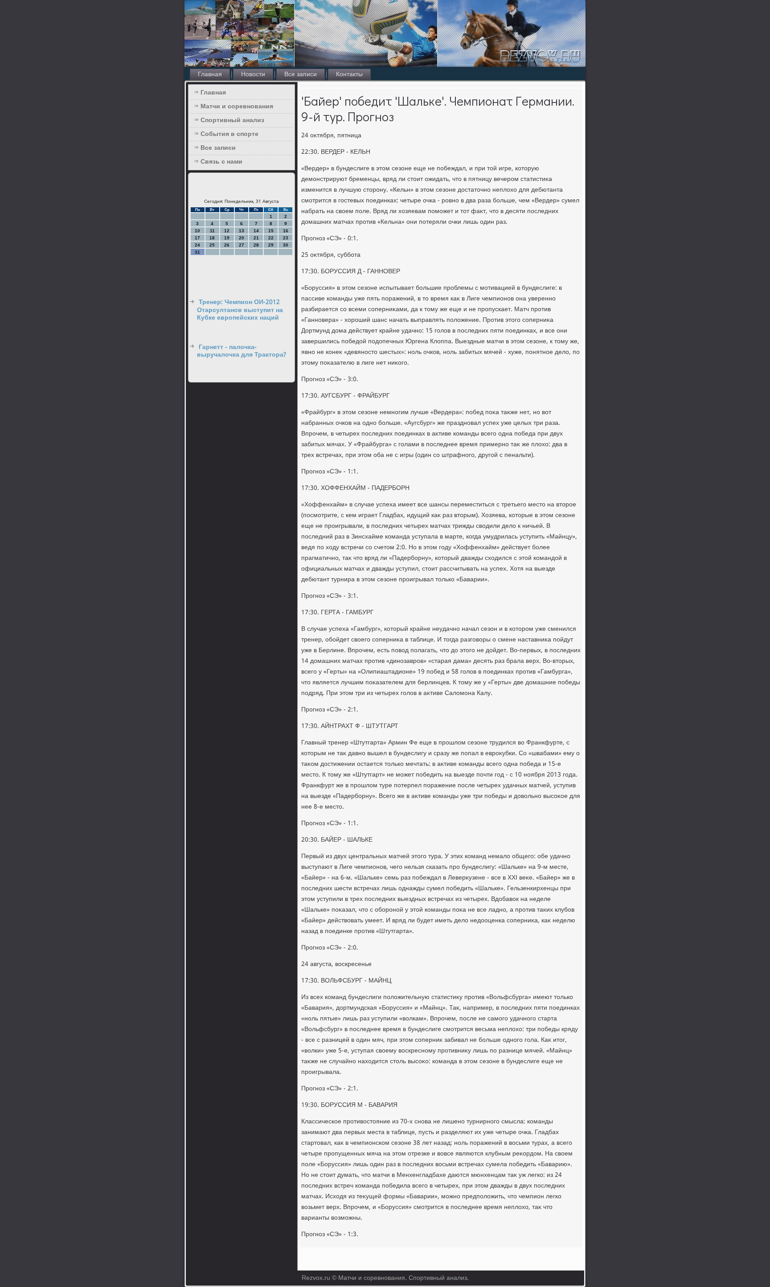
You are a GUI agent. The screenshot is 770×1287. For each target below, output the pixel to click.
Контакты (349, 74)
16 (285, 230)
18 (212, 237)
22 (271, 237)
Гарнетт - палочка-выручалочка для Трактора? (241, 351)
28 (256, 245)
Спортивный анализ (232, 120)
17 (197, 237)
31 (197, 252)
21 (256, 237)
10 (197, 230)
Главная (210, 74)
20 (241, 237)
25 (212, 245)
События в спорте (229, 134)
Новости (253, 74)
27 (241, 245)
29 (271, 245)
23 (285, 237)
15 (271, 230)
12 (226, 230)
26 (226, 245)
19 (226, 237)
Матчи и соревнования (237, 106)
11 (212, 230)
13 (241, 230)
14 (256, 230)
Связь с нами (221, 161)
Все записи (300, 74)
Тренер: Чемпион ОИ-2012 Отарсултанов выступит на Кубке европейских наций (240, 310)
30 (285, 245)
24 (197, 245)
